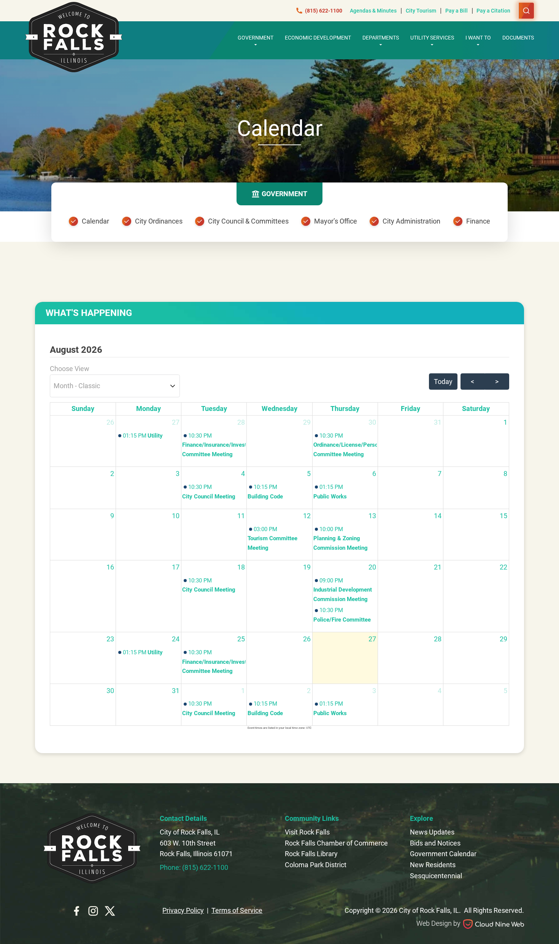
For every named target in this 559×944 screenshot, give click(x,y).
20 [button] (372, 567)
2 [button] (112, 474)
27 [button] (175, 422)
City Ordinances (159, 221)
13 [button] (372, 516)
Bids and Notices (435, 843)
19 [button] (307, 567)
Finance (478, 221)
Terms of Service (236, 910)
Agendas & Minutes (373, 11)
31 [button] (437, 422)
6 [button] (374, 474)
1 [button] (505, 422)
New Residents (433, 865)
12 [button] (307, 516)
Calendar (95, 221)
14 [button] (437, 516)
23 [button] (110, 639)
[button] (148, 435)
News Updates (432, 832)
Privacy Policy (183, 910)
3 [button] (177, 474)
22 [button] (503, 567)
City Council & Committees (248, 221)
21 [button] (437, 567)
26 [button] (110, 422)
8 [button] (505, 474)
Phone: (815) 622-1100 (194, 867)
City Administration (411, 221)
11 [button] (241, 516)
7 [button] (439, 474)
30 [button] (372, 422)
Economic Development (318, 38)
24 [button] (175, 639)
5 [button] (309, 474)
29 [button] (307, 422)
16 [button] (110, 567)
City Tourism (421, 11)
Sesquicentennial (436, 876)
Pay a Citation (493, 11)
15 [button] (503, 516)
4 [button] (243, 474)
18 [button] (241, 567)
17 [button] (175, 567)
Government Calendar (443, 854)
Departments (380, 38)
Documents (518, 38)
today (443, 382)
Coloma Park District (315, 865)
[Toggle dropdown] (255, 44)
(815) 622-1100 (323, 11)
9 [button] (112, 516)
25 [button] (241, 639)
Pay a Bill (456, 11)
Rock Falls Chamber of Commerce (336, 843)
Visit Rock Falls (307, 832)
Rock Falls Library (311, 854)
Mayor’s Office (335, 221)
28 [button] (241, 422)
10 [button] (175, 516)
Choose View (69, 369)
